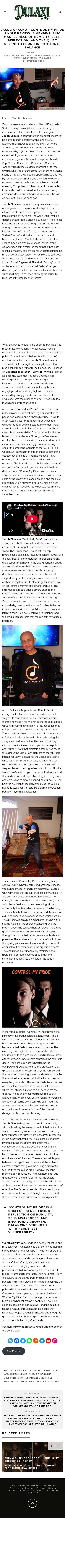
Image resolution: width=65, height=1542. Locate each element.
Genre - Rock (51, 1370)
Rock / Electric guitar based (32, 58)
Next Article (33, 1412)
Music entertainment (40, 1374)
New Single (46, 1378)
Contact (55, 1490)
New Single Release (14, 1382)
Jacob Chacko (11, 1123)
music (24, 1374)
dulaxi (39, 1370)
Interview (50, 1486)
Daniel (31, 52)
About (34, 1493)
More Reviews (13, 1351)
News (16, 1488)
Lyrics (13, 1490)
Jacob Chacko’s (11, 204)
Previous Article (32, 1393)
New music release (28, 1378)
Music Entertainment (17, 55)
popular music (34, 1382)
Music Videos (51, 55)
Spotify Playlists (33, 1490)
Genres (37, 55)
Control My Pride (24, 1370)
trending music (51, 1382)
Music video (10, 1378)
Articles (9, 1370)
